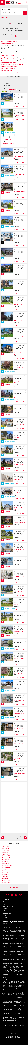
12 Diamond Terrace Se (19, 700)
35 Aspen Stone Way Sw (19, 102)
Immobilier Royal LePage (14, 2)
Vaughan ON (5, 876)
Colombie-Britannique (6, 929)
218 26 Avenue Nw (18, 479)
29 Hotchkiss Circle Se (19, 451)
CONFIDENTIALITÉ (6, 913)
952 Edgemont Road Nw (19, 410)
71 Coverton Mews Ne (19, 563)
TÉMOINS (4, 915)
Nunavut (7, 933)
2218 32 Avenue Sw (18, 367)
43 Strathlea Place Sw (19, 336)
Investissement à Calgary (8, 70)
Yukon (3, 933)
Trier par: (6, 83)
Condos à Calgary (18, 59)
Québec (16, 927)
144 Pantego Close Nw (19, 631)
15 (17, 838)
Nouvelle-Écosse (12, 931)
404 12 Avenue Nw (18, 273)
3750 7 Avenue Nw (18, 320)
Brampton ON (6, 867)
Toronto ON (5, 846)
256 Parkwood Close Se (19, 522)
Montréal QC (5, 848)
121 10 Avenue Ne (18, 536)
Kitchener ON (6, 882)
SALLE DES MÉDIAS (6, 903)
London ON (5, 873)
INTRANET (4, 910)
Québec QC (5, 859)
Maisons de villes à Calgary (8, 62)
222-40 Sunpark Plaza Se (19, 225)
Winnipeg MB (6, 858)
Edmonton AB (6, 856)
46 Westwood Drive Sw (19, 115)
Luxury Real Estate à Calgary (9, 57)
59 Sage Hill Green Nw (19, 549)
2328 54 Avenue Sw (18, 288)
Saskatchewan (19, 929)
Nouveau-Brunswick (6, 930)
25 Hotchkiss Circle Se (19, 424)
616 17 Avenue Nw (7, 139)
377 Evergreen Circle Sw (19, 257)
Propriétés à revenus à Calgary (9, 72)
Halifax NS (5, 861)
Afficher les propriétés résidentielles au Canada (11, 959)
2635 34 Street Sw (18, 437)
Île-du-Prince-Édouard (20, 931)
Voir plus (3, 74)
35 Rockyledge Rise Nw (19, 645)
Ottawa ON (5, 854)
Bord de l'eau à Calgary (7, 68)
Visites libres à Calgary (7, 55)
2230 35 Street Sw (18, 673)
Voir (23, 106)
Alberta (19, 927)
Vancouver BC (6, 850)
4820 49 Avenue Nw (18, 604)
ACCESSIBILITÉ (5, 917)
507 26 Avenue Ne (18, 241)
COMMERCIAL (5, 908)
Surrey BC (5, 869)
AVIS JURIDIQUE (6, 912)
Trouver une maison (6, 927)
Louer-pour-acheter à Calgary (9, 66)
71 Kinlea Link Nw (18, 686)
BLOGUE (4, 904)
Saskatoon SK (6, 880)
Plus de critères (5, 17)
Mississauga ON (7, 865)
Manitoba (14, 929)
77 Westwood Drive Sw (19, 618)
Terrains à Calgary (6, 64)
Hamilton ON (5, 863)
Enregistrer (17, 106)
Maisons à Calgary (6, 59)
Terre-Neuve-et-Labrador (16, 930)
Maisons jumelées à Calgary (9, 61)
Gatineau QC (5, 878)
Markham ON (5, 874)
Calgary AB (5, 852)
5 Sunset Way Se (17, 209)
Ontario (12, 927)
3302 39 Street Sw (18, 591)
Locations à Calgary (18, 64)
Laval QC (4, 871)
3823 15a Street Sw (18, 304)
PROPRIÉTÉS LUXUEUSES (8, 906)
